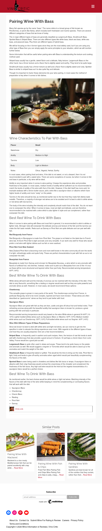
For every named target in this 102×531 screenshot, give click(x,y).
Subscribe (51, 492)
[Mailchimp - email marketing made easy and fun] (51, 501)
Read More (18, 468)
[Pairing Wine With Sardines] (81, 447)
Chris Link (19, 409)
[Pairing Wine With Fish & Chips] (51, 447)
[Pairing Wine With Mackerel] (20, 442)
